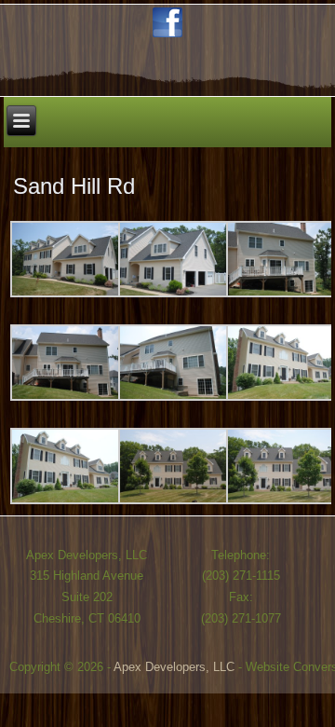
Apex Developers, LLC (174, 667)
